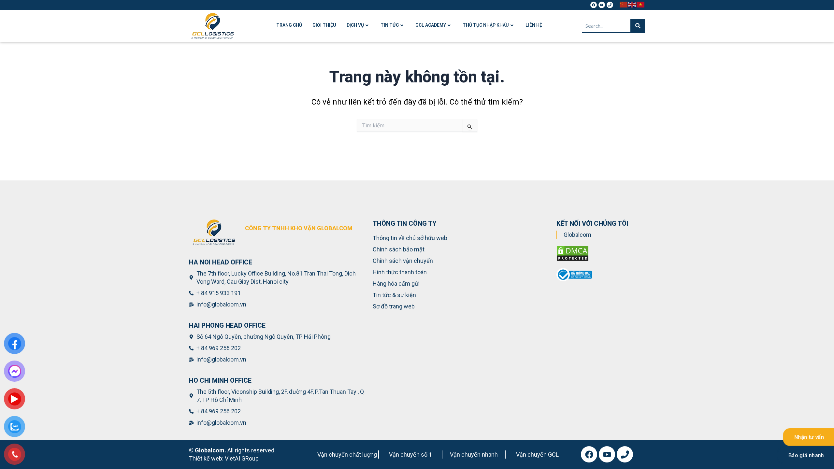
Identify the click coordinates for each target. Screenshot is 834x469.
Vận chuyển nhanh (474, 454)
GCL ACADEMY (430, 25)
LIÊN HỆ (533, 25)
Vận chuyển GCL (537, 454)
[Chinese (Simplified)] (624, 4)
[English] (632, 4)
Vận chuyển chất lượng (347, 454)
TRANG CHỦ (289, 25)
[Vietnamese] (641, 4)
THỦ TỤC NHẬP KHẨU (486, 25)
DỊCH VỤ (355, 25)
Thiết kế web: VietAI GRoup (224, 458)
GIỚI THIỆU (324, 25)
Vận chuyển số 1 (410, 454)
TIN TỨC (390, 25)
